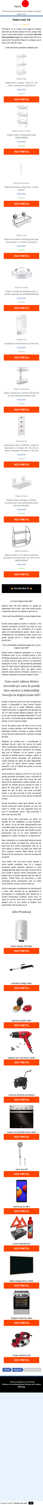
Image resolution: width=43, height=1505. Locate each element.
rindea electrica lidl (21, 1355)
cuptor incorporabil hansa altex (21, 1132)
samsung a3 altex (21, 1206)
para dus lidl (21, 1169)
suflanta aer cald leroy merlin (21, 1058)
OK (31, 1503)
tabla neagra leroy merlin (21, 1281)
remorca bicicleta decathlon (21, 1095)
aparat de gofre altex (21, 1020)
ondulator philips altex (21, 983)
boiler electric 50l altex (21, 946)
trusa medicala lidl (21, 1244)
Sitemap (21, 1387)
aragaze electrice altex (21, 1318)
